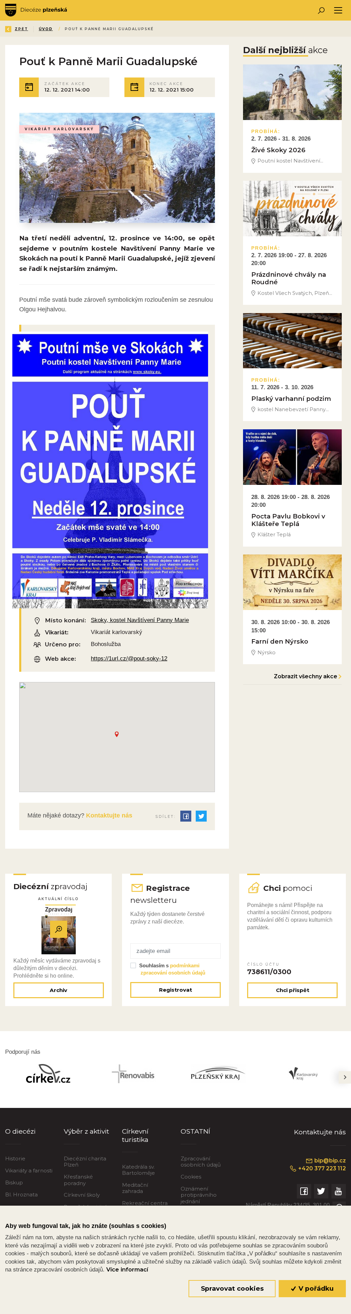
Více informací (127, 1269)
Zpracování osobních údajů (201, 1161)
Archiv (58, 990)
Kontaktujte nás (108, 815)
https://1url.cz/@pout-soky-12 (129, 658)
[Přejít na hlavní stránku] (36, 10)
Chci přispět (292, 990)
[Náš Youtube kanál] (338, 1191)
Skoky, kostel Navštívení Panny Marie (140, 620)
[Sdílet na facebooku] (185, 816)
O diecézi (20, 1131)
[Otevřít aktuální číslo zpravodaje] (58, 929)
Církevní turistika (135, 1135)
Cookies (191, 1176)
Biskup (14, 1182)
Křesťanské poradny (78, 1179)
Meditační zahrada (135, 1188)
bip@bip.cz (329, 1160)
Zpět (21, 29)
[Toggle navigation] (338, 10)
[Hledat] (321, 10)
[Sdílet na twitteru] (201, 816)
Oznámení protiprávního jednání (199, 1194)
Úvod (46, 29)
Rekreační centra (145, 1203)
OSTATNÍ (195, 1131)
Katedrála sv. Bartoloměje (138, 1169)
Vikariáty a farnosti (28, 1170)
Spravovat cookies (232, 1288)
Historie (15, 1158)
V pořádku (315, 1288)
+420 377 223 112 (321, 1168)
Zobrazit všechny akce (305, 676)
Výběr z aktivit (86, 1131)
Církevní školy (82, 1195)
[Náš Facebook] (304, 1191)
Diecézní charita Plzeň (85, 1161)
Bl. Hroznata (21, 1194)
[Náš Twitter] (321, 1191)
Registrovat (175, 990)
